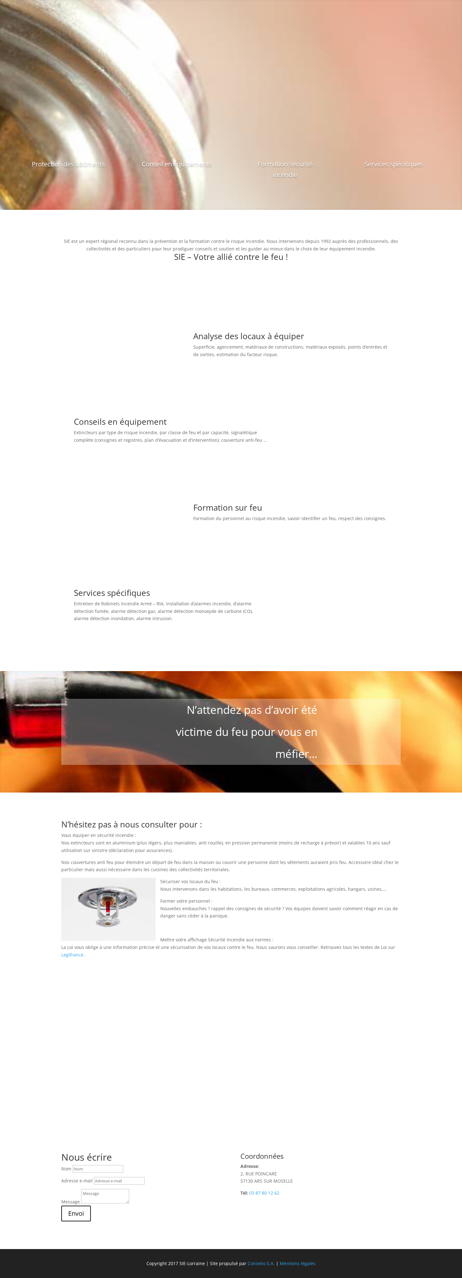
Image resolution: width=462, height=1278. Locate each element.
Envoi (76, 1213)
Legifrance (72, 955)
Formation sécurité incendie (285, 169)
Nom (66, 1169)
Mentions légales (298, 1263)
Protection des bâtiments (68, 164)
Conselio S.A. (260, 1263)
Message (70, 1202)
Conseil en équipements (177, 164)
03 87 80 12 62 (264, 1193)
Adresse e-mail (77, 1181)
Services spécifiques (394, 164)
